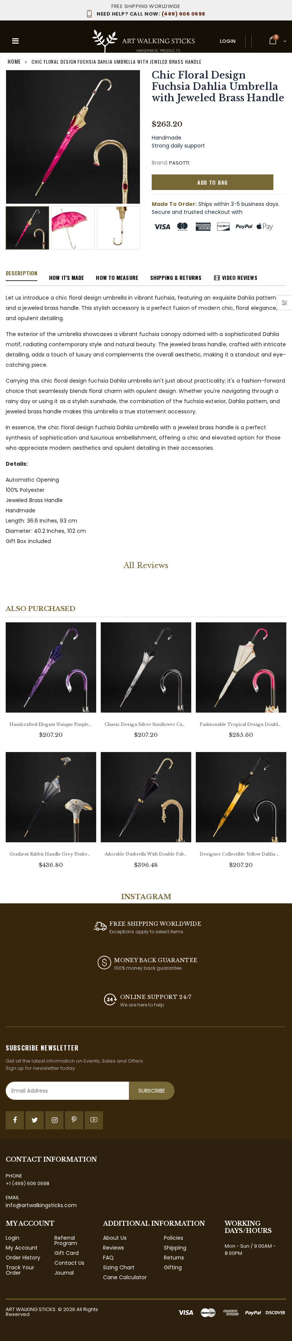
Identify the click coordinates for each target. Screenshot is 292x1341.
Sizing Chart (119, 1267)
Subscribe (151, 1090)
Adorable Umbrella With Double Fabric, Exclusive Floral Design (146, 854)
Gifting (173, 1267)
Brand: (160, 162)
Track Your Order (20, 1270)
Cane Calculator (125, 1277)
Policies (173, 1238)
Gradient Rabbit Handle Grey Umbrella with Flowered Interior (51, 854)
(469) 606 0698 (151, 13)
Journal (64, 1273)
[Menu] (15, 41)
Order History (23, 1257)
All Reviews (146, 565)
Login (228, 41)
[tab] (21, 273)
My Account (22, 1247)
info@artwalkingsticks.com (41, 1205)
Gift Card (66, 1253)
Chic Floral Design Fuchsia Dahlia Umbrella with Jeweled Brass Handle (218, 86)
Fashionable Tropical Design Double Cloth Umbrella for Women (241, 724)
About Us (115, 1238)
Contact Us (69, 1263)
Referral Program (65, 1240)
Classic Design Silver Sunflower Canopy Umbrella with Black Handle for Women (146, 724)
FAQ (108, 1257)
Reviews (113, 1247)
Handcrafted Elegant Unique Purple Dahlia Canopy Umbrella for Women (51, 724)
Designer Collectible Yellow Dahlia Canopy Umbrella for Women (241, 854)
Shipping (175, 1247)
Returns (174, 1257)
